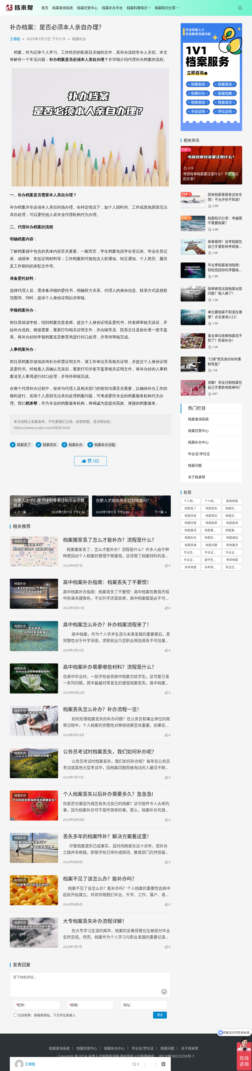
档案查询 (232, 523)
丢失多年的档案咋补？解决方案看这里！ (107, 837)
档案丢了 (24, 445)
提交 (160, 1015)
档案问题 (195, 465)
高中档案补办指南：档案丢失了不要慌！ (107, 582)
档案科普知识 (137, 8)
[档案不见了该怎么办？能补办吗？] (34, 890)
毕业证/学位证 (199, 454)
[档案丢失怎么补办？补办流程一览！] (34, 721)
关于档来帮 (196, 477)
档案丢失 (50, 445)
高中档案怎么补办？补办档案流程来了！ (107, 625)
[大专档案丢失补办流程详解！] (34, 933)
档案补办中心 (198, 442)
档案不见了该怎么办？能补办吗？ (100, 879)
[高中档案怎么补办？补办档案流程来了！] (34, 636)
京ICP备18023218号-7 (176, 1056)
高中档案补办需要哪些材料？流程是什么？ (110, 667)
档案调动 (232, 538)
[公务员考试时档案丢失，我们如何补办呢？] (34, 763)
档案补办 (79, 39)
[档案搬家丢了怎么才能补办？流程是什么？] (34, 551)
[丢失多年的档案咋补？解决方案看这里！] (34, 848)
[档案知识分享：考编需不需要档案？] (193, 223)
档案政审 (211, 523)
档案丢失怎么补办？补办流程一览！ (102, 709)
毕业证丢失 (232, 552)
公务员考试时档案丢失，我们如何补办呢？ (110, 752)
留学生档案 (212, 560)
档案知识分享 (165, 8)
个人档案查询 (213, 501)
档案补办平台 (112, 8)
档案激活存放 (213, 530)
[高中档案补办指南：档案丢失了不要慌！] (34, 594)
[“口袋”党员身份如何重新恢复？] (193, 364)
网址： (128, 1005)
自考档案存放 (213, 567)
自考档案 (190, 567)
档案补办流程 (104, 445)
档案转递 (190, 545)
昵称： (22, 1005)
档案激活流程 (233, 530)
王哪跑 (15, 39)
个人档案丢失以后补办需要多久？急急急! (108, 794)
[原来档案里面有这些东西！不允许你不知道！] (193, 200)
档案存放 (190, 516)
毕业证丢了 (212, 552)
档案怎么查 (232, 516)
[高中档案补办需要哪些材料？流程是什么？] (34, 678)
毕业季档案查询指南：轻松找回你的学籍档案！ (225, 270)
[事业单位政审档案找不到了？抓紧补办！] (193, 341)
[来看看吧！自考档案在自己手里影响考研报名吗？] (193, 247)
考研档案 (232, 560)
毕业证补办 (191, 560)
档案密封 (211, 516)
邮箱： (75, 1005)
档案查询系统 (62, 8)
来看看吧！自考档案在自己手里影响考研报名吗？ (225, 246)
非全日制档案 (233, 567)
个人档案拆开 (192, 501)
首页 (44, 8)
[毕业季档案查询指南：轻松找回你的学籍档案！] (193, 270)
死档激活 (232, 545)
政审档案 (232, 501)
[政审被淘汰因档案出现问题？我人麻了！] (193, 294)
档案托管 (190, 523)
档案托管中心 (87, 8)
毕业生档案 (191, 552)
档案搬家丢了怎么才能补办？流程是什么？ (110, 540)
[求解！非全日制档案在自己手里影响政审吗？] (193, 387)
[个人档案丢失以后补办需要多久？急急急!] (34, 806)
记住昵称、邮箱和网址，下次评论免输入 (46, 1015)
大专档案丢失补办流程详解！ (95, 921)
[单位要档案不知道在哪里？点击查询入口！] (193, 317)
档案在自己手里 (233, 508)
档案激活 (190, 530)
